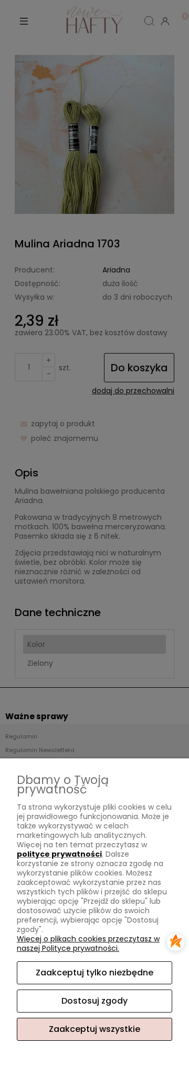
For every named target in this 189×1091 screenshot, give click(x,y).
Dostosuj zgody (94, 1001)
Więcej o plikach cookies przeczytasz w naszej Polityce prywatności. (88, 943)
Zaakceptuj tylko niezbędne (94, 973)
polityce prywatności (59, 854)
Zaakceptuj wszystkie (94, 1029)
